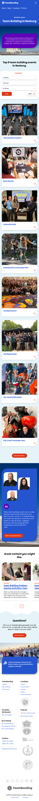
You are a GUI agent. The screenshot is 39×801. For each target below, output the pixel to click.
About (9, 8)
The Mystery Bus (10, 354)
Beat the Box (8, 181)
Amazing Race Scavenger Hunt (15, 267)
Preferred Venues (26, 694)
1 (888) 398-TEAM (7, 741)
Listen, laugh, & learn (29, 713)
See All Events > (19, 456)
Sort (29, 94)
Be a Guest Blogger (8, 729)
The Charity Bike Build (12, 397)
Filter (6, 94)
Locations (16, 8)
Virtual (23, 684)
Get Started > (19, 635)
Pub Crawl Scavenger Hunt (14, 440)
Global (23, 692)
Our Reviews (6, 689)
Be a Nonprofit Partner (9, 726)
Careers (5, 684)
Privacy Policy (15, 797)
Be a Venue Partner (8, 723)
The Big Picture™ (10, 311)
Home (4, 8)
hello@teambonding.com (9, 749)
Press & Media (6, 687)
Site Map (25, 797)
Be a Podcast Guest (27, 716)
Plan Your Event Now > (13, 536)
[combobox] (19, 78)
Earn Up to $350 (7, 715)
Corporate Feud (9, 224)
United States (25, 687)
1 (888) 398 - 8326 (7, 744)
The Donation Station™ (12, 138)
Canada (23, 689)
